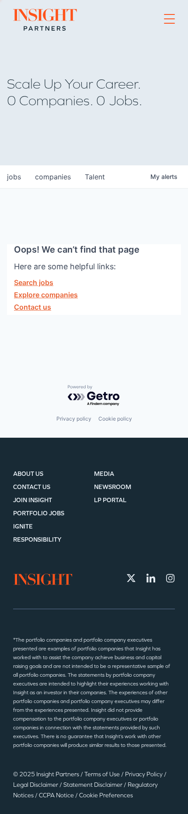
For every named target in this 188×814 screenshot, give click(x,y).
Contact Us (31, 487)
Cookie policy (115, 418)
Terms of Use (102, 774)
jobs (14, 176)
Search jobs (33, 282)
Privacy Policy (144, 774)
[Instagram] (170, 578)
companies (53, 176)
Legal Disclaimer (36, 785)
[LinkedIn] (150, 578)
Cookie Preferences (106, 795)
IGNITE (23, 526)
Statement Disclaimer (93, 785)
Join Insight (32, 500)
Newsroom (112, 487)
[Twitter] (131, 578)
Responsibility (37, 539)
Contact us (32, 307)
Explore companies (46, 294)
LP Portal (110, 500)
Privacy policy (73, 418)
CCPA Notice (57, 795)
